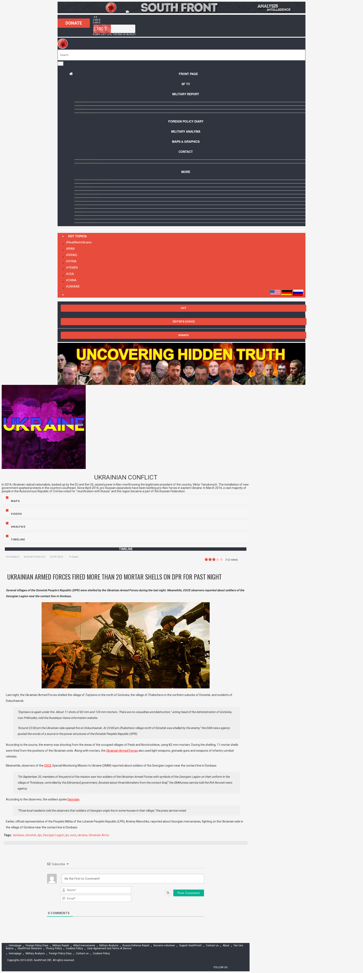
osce (73, 835)
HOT (183, 308)
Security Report (87, 192)
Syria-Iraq (82, 100)
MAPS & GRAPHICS (186, 141)
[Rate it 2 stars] (210, 559)
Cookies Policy (74, 948)
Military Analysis (185, 131)
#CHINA (71, 280)
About (79, 181)
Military (80, 199)
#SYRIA (71, 261)
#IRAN (70, 248)
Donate (74, 23)
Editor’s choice (86, 196)
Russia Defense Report (135, 945)
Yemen (79, 104)
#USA (70, 274)
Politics (80, 203)
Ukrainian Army (99, 835)
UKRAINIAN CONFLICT (125, 477)
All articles (83, 185)
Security (81, 217)
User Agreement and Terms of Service (103, 224)
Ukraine (80, 107)
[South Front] (181, 12)
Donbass (81, 111)
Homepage (15, 945)
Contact (186, 151)
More (185, 172)
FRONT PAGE (188, 74)
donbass (18, 835)
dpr (39, 835)
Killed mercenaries (84, 945)
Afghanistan (84, 114)
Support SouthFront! (91, 178)
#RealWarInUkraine (79, 242)
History (80, 210)
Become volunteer (88, 165)
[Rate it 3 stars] (214, 559)
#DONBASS (12, 557)
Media (78, 213)
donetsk (30, 835)
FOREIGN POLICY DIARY (185, 121)
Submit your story (89, 161)
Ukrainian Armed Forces (122, 750)
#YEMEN (72, 267)
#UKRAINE (73, 286)
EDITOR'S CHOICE (184, 321)
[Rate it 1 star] (206, 559)
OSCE (48, 765)
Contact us (83, 158)
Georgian (73, 799)
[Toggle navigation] (60, 63)
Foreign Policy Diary (37, 945)
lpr (67, 835)
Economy (81, 206)
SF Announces (85, 188)
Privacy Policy (54, 948)
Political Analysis (88, 221)
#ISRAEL (72, 255)
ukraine (82, 835)
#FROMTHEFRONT (35, 557)
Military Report (185, 94)
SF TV (186, 84)
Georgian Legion (53, 835)
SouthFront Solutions (30, 948)
